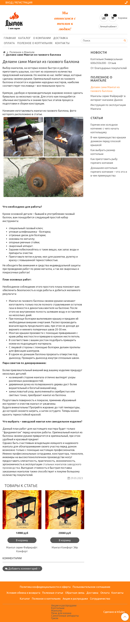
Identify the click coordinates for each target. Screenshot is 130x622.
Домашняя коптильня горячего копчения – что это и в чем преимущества (109, 171)
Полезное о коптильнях (35, 43)
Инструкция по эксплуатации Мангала (108, 107)
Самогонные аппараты (65, 615)
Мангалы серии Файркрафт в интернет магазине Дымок (108, 98)
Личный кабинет (108, 26)
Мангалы (56, 610)
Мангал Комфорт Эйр (65, 547)
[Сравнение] (104, 17)
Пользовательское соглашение (91, 586)
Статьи (97, 118)
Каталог (24, 38)
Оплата (9, 43)
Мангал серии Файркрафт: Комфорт (22, 549)
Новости (99, 52)
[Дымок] (14, 20)
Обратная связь (74, 592)
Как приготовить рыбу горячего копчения (104, 161)
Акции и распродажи (75, 598)
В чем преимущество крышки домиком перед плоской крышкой (108, 141)
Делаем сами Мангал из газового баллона (105, 89)
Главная (10, 38)
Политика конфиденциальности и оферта (45, 586)
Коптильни (57, 608)
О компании (42, 38)
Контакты (62, 43)
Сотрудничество (100, 598)
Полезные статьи (52, 592)
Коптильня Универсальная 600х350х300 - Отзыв (107, 61)
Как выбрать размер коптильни (103, 152)
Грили (54, 618)
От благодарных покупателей (109, 68)
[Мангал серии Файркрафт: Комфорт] (22, 509)
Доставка (60, 38)
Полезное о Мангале (22, 52)
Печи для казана (61, 613)
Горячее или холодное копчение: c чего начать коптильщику (105, 128)
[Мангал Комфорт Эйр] (64, 509)
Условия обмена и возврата (23, 592)
